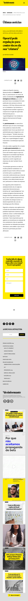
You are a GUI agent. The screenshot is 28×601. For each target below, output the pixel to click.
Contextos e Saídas (8, 346)
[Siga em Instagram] (10, 324)
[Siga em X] (13, 324)
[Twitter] (18, 80)
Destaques (12, 31)
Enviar (16, 295)
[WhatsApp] (21, 80)
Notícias (11, 33)
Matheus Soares (9, 54)
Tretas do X (7, 378)
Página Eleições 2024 (8, 343)
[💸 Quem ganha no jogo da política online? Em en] (14, 467)
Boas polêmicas (7, 381)
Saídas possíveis (8, 351)
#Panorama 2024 (8, 370)
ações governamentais (11, 148)
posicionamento (9, 123)
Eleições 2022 (7, 375)
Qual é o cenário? (9, 348)
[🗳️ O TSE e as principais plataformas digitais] (14, 421)
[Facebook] (15, 80)
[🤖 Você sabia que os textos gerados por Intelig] (14, 582)
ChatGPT (16, 92)
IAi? (5, 367)
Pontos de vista (7, 359)
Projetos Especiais (8, 362)
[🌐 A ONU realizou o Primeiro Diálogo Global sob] (14, 559)
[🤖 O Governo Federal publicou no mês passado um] (14, 490)
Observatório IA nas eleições (12, 364)
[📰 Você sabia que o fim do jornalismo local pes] (14, 536)
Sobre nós (5, 384)
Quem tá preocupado (9, 353)
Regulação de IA (18, 33)
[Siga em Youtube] (7, 324)
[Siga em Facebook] (4, 324)
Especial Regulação (9, 372)
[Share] (15, 83)
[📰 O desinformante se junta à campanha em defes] (14, 444)
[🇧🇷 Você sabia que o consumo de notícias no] (14, 513)
